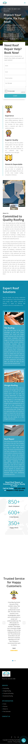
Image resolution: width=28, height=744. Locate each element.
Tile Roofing (6, 688)
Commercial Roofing (8, 693)
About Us (5, 709)
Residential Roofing (8, 696)
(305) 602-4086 (19, 488)
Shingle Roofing (7, 691)
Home (4, 704)
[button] (12, 660)
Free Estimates (7, 711)
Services (5, 706)
